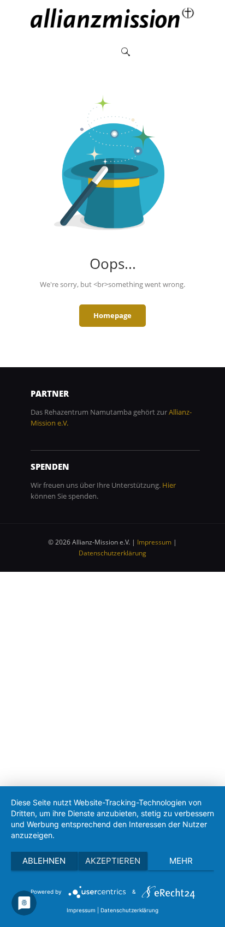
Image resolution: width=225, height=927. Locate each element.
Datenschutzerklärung (112, 553)
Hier (169, 485)
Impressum (154, 542)
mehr (181, 861)
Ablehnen (44, 861)
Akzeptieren (112, 861)
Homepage (112, 315)
